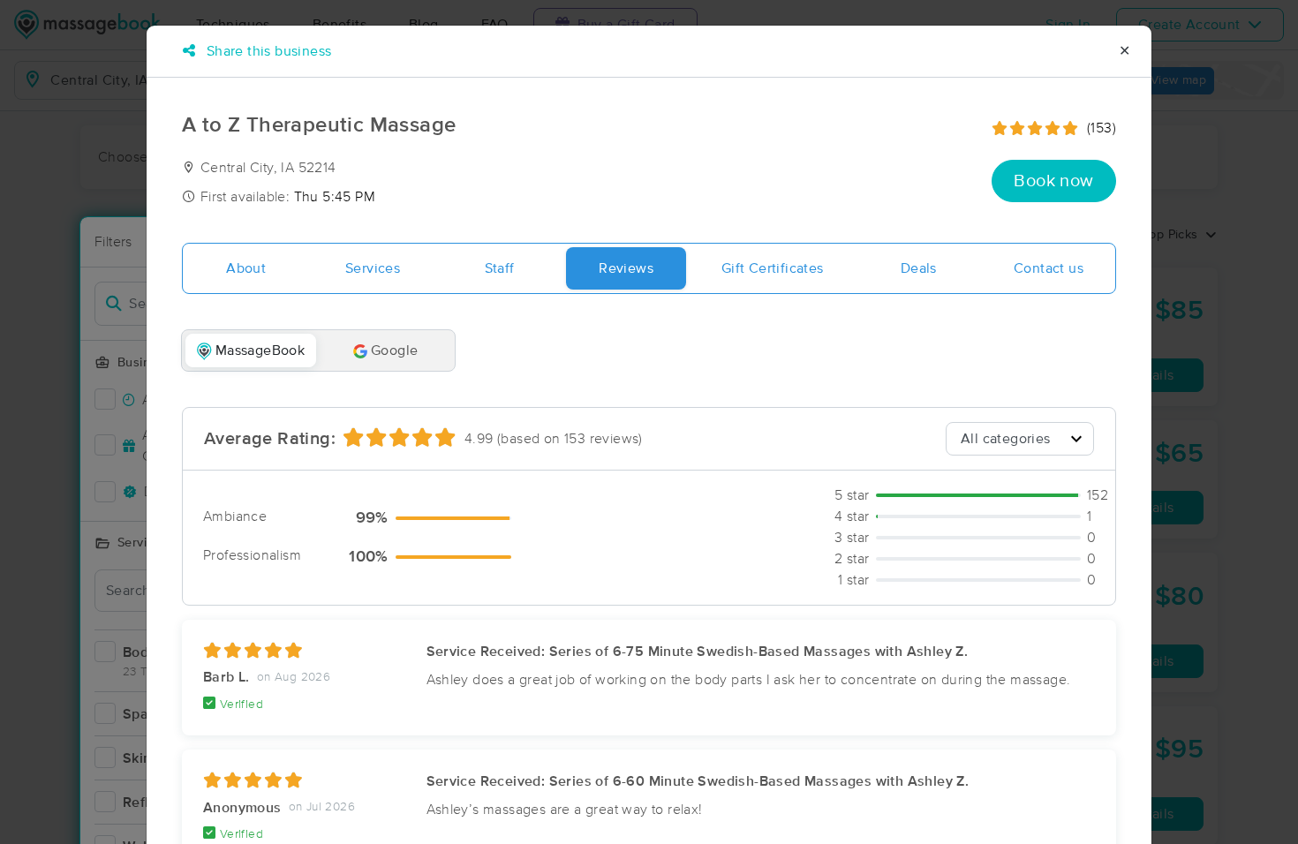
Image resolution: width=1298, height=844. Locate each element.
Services (372, 268)
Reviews (626, 268)
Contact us (1048, 268)
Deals (919, 268)
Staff (500, 268)
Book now (1053, 181)
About (246, 268)
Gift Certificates (772, 268)
